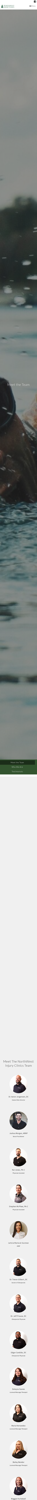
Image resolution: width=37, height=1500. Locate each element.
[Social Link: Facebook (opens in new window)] (35, 2)
